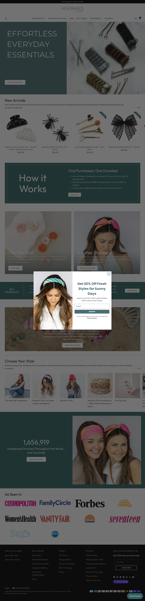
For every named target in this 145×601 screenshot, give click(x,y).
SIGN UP (92, 311)
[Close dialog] (109, 274)
